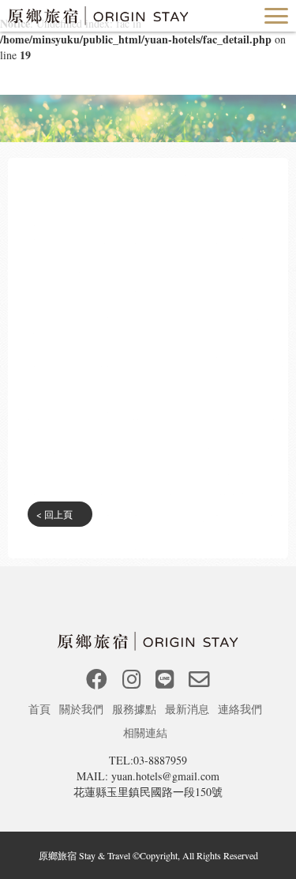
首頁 (41, 708)
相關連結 (146, 732)
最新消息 (188, 708)
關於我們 (83, 708)
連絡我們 (241, 708)
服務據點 (135, 708)
